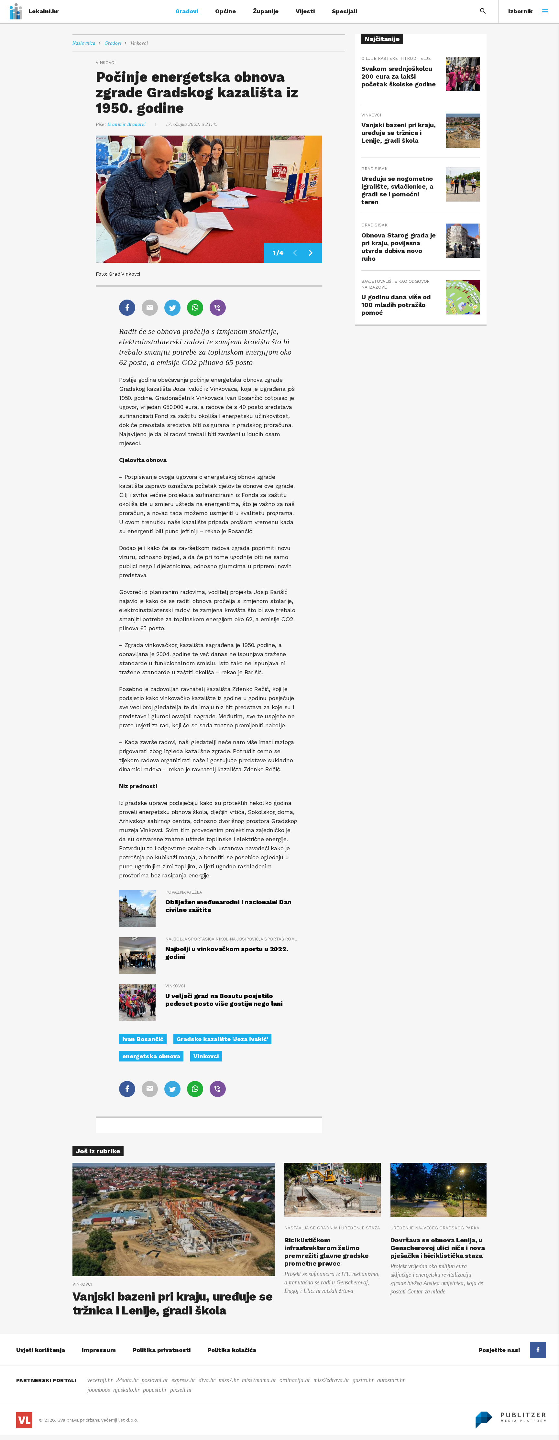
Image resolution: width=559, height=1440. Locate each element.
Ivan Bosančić (142, 1039)
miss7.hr (229, 1380)
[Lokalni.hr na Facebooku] (538, 1350)
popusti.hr (155, 1390)
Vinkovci (139, 43)
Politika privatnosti (162, 1350)
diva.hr (207, 1380)
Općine (225, 11)
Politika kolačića (231, 1350)
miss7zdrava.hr (331, 1380)
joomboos (98, 1390)
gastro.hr (363, 1380)
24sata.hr (127, 1380)
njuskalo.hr (126, 1390)
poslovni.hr (155, 1380)
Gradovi (186, 11)
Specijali (344, 11)
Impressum (99, 1350)
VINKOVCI (175, 986)
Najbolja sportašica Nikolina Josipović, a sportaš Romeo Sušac (232, 939)
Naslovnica (84, 43)
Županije (266, 11)
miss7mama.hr (259, 1380)
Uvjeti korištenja (40, 1350)
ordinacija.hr (295, 1380)
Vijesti (305, 11)
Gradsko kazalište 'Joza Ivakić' (222, 1039)
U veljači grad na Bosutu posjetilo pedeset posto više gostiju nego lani (224, 999)
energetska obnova (151, 1056)
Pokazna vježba (183, 892)
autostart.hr (391, 1380)
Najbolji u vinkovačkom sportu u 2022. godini (226, 953)
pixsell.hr (181, 1390)
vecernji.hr (100, 1380)
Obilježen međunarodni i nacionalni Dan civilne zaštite (228, 906)
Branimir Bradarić (126, 124)
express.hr (183, 1380)
